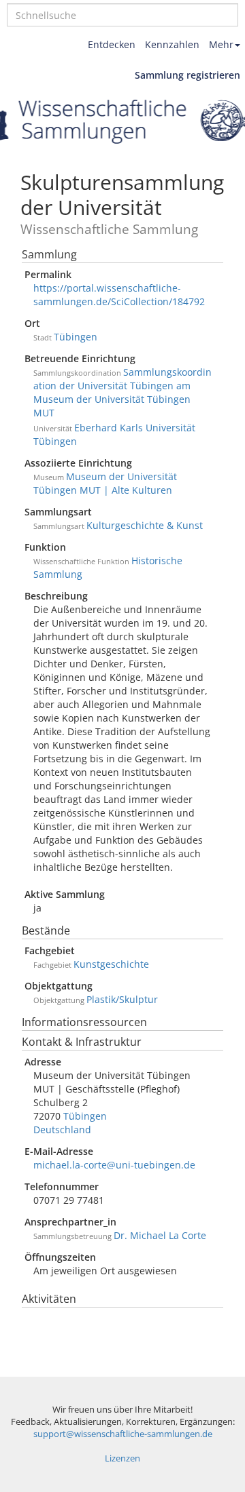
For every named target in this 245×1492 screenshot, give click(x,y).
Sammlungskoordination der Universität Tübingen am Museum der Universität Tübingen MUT (122, 392)
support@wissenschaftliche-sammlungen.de (122, 1434)
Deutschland (62, 1129)
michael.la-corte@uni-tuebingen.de (114, 1164)
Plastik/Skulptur (122, 999)
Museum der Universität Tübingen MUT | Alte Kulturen (105, 483)
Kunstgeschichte (111, 964)
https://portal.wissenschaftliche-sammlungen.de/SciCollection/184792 (119, 294)
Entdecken (111, 44)
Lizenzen (122, 1458)
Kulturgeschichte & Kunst (144, 525)
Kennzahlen (172, 44)
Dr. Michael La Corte (160, 1235)
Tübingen (75, 336)
